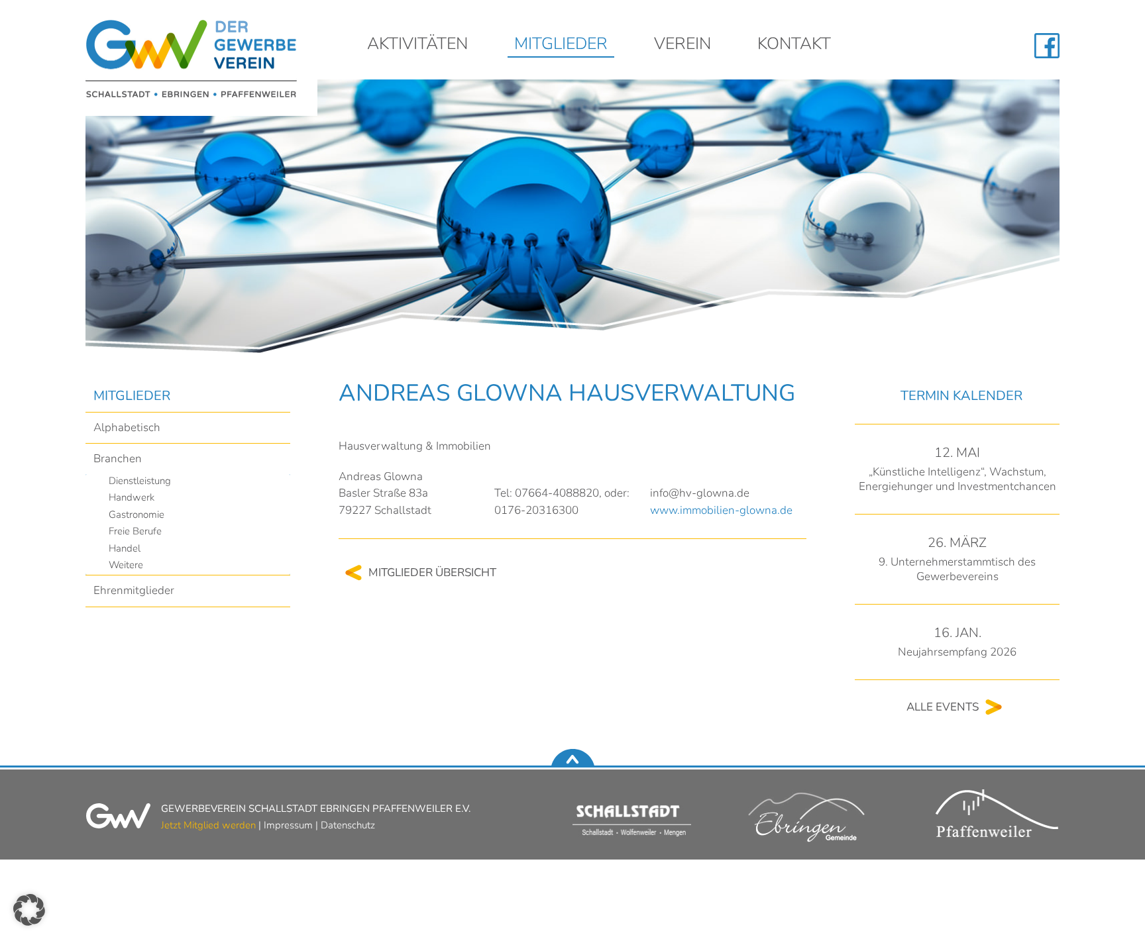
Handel (124, 548)
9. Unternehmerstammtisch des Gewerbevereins (957, 569)
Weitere (126, 564)
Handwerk (131, 497)
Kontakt (794, 45)
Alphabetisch (126, 427)
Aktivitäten (417, 45)
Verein (682, 45)
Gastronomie (136, 514)
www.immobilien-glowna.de (721, 510)
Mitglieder (561, 45)
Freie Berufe (135, 531)
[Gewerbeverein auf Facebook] (1047, 45)
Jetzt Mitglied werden (208, 825)
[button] (29, 910)
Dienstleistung (140, 480)
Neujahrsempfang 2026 (957, 652)
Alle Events (942, 707)
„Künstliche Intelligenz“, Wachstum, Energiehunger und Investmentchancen (957, 479)
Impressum (288, 825)
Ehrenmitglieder (133, 590)
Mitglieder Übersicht (432, 572)
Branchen (117, 458)
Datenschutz (348, 825)
